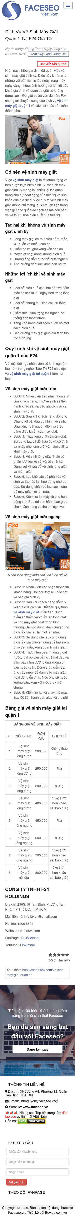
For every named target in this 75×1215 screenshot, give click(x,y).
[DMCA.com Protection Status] (32, 1120)
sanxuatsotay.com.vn (20, 1134)
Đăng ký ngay (38, 1049)
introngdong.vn (16, 1128)
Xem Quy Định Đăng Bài (48, 53)
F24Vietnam (30, 937)
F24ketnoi (27, 944)
